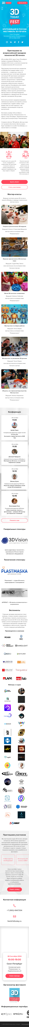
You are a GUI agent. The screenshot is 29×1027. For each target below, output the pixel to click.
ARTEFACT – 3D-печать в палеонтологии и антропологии (14, 603)
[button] (14, 146)
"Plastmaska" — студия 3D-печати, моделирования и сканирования (14, 581)
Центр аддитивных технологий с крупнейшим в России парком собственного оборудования (14, 552)
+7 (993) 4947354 (14, 910)
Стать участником (14, 187)
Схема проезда (14, 976)
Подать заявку (14, 889)
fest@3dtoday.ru (14, 921)
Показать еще (14, 520)
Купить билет (22, 3)
